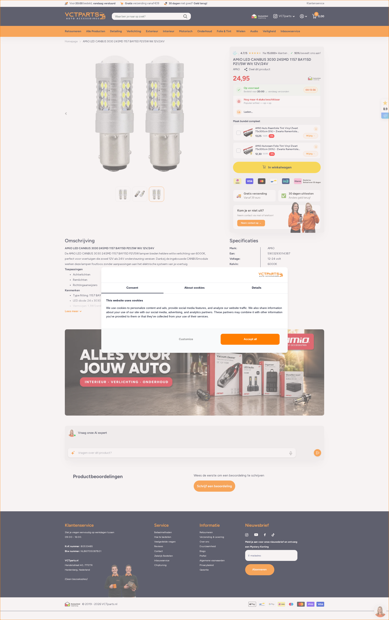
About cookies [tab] (194, 287)
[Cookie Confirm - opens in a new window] (271, 275)
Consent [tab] (132, 287)
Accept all (250, 339)
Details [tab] (256, 287)
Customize (186, 339)
